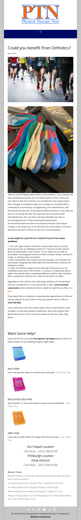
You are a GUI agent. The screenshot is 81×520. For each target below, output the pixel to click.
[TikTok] (49, 509)
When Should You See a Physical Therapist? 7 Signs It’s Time (35, 491)
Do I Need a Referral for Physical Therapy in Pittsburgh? (33, 487)
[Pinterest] (54, 509)
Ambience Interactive (40, 516)
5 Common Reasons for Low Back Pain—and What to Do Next (35, 483)
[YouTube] (44, 509)
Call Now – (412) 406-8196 (40, 451)
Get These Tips (63, 372)
